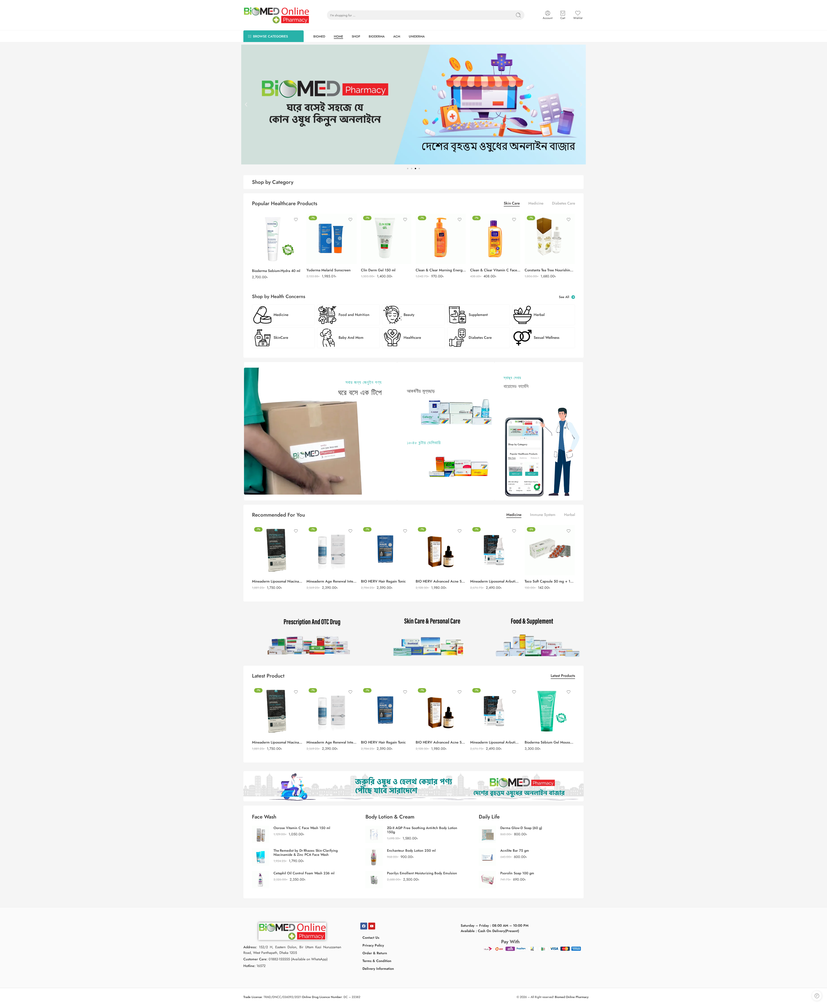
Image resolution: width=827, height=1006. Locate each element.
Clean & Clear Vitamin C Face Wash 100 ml (495, 270)
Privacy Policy (373, 945)
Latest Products (563, 676)
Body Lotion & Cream (389, 816)
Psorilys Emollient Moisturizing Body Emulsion (422, 873)
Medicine (535, 204)
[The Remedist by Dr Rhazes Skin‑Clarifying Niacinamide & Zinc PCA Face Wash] (260, 856)
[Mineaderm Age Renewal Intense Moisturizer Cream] (331, 550)
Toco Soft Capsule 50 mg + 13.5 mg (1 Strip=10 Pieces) (550, 581)
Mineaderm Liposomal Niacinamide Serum (277, 581)
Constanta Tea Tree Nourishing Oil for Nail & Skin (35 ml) (550, 270)
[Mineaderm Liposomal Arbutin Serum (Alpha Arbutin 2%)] (495, 550)
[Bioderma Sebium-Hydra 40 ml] (277, 239)
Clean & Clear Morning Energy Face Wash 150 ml (441, 270)
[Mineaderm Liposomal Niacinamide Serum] (277, 550)
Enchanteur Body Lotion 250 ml (411, 850)
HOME (338, 36)
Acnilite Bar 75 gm (514, 850)
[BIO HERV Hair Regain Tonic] (386, 550)
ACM (396, 36)
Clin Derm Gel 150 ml (378, 270)
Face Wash (264, 816)
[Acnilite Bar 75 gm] (487, 856)
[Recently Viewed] (817, 996)
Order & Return (374, 953)
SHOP (356, 36)
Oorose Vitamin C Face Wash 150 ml (302, 828)
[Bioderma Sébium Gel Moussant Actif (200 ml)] (550, 711)
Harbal (569, 515)
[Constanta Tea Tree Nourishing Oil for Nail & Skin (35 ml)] (550, 239)
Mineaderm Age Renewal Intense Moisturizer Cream (331, 581)
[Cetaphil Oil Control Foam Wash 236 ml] (260, 879)
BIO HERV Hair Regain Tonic (383, 581)
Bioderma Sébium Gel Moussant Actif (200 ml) (550, 742)
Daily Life (489, 816)
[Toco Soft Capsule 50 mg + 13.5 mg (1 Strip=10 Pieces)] (550, 550)
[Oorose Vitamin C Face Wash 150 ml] (260, 834)
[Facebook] (363, 926)
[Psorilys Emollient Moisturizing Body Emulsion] (374, 879)
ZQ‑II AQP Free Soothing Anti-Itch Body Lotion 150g (422, 830)
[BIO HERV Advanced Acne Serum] (441, 550)
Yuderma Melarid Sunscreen (328, 270)
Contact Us (370, 937)
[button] (246, 104)
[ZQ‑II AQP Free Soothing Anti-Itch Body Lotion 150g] (374, 834)
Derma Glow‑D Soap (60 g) (521, 828)
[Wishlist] (296, 219)
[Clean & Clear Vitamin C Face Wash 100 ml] (495, 239)
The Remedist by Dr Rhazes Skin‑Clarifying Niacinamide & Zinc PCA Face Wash (306, 852)
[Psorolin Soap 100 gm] (487, 879)
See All (565, 297)
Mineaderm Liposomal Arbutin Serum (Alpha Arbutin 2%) (495, 581)
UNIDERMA (417, 36)
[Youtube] (371, 926)
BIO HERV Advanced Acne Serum (441, 581)
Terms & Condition (376, 960)
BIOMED (319, 36)
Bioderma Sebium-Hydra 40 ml (276, 270)
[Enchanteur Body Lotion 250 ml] (374, 856)
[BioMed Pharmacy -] (276, 15)
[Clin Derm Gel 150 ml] (386, 239)
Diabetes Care (563, 204)
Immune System (542, 515)
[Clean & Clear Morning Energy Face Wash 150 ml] (441, 239)
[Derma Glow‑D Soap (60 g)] (487, 834)
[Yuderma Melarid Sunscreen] (331, 239)
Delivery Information (378, 968)
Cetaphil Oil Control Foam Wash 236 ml (304, 873)
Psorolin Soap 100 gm (517, 873)
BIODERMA (377, 36)
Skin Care (512, 204)
